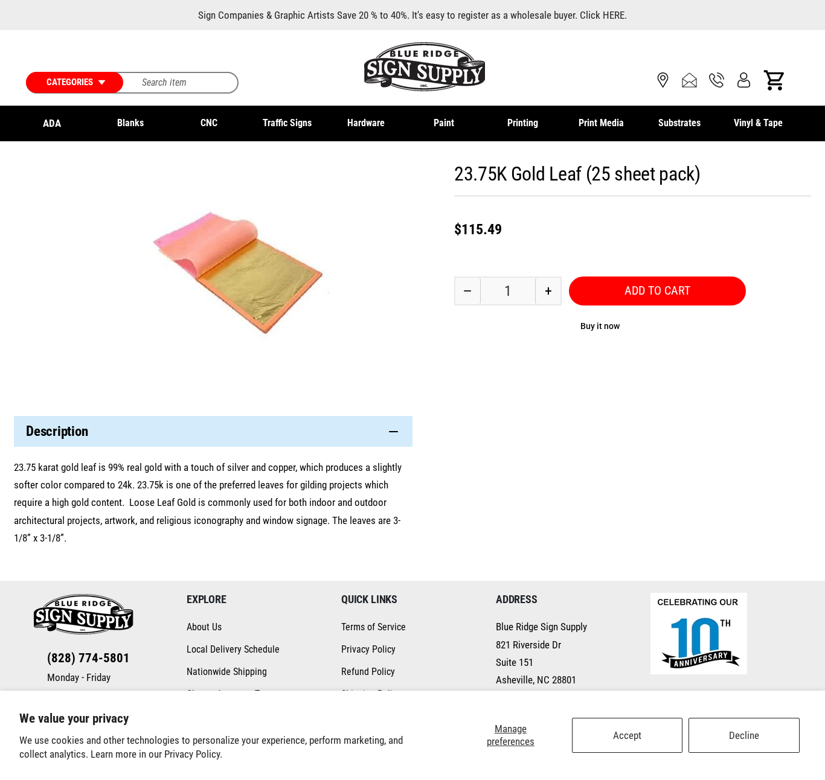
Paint (444, 123)
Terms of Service (373, 627)
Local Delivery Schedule (233, 649)
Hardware (366, 123)
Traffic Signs (287, 123)
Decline (744, 735)
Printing (522, 123)
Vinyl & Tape (758, 123)
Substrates (679, 123)
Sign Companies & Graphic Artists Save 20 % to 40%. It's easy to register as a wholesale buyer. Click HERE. (412, 15)
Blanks (130, 123)
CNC (209, 123)
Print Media (601, 123)
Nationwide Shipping (227, 671)
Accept (627, 735)
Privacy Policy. (193, 754)
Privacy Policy (368, 649)
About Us (204, 627)
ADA (52, 123)
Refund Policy (368, 671)
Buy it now (600, 325)
